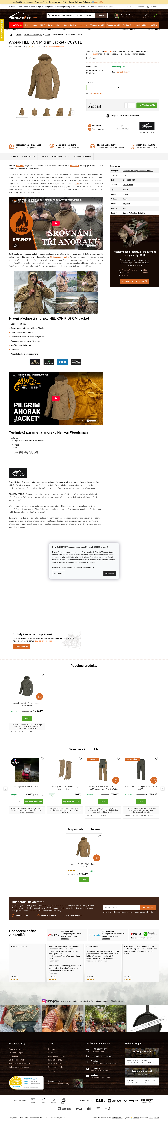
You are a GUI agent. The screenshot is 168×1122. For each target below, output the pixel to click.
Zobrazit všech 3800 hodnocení (110, 937)
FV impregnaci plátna (59, 257)
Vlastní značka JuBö (145, 145)
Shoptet (136, 1118)
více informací (142, 1054)
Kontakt (93, 7)
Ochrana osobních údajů (19, 1067)
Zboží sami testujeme (66, 145)
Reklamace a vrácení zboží (20, 1063)
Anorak (125, 190)
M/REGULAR (141, 815)
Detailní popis (91, 58)
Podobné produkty (59, 156)
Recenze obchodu (55, 1067)
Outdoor (134, 213)
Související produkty (82, 156)
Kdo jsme (51, 1049)
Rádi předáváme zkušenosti (28, 145)
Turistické (141, 213)
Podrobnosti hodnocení (55, 47)
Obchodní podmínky (17, 1060)
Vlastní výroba (22, 7)
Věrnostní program (105, 7)
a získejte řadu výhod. (124, 116)
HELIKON (20, 165)
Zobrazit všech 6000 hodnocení (69, 937)
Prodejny (51, 1053)
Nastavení (58, 573)
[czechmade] (27, 771)
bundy (77, 183)
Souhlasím (109, 573)
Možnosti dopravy (123, 72)
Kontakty (51, 1071)
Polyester (126, 204)
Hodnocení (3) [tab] (28, 156)
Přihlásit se (148, 907)
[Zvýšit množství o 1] (133, 105)
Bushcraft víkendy (55, 1060)
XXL (31, 732)
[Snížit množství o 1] (126, 105)
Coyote (125, 194)
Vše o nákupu (36, 7)
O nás (13, 7)
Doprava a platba (16, 1049)
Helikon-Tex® (128, 185)
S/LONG (90, 815)
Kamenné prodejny (62, 7)
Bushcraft (126, 213)
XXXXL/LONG (100, 815)
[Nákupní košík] (154, 15)
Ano (124, 208)
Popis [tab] (13, 156)
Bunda (95, 54)
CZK (128, 7)
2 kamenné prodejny (106, 145)
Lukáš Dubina (117, 1118)
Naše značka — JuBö (56, 1056)
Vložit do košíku (35, 802)
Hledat (101, 15)
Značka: (147, 126)
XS (12, 732)
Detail (27, 718)
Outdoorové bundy (130, 171)
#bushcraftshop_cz (119, 1001)
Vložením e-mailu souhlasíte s (128, 912)
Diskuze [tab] (43, 156)
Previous (5, 788)
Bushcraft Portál (79, 7)
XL (26, 732)
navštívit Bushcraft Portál (133, 281)
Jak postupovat (21, 646)
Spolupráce (48, 7)
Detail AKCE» (98, 2)
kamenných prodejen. (43, 641)
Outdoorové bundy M (145, 171)
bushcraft (108, 51)
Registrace (153, 7)
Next (162, 788)
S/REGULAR (129, 815)
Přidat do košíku (148, 105)
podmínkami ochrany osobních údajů (139, 912)
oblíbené (146, 17)
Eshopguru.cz (154, 1118)
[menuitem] (16, 25)
